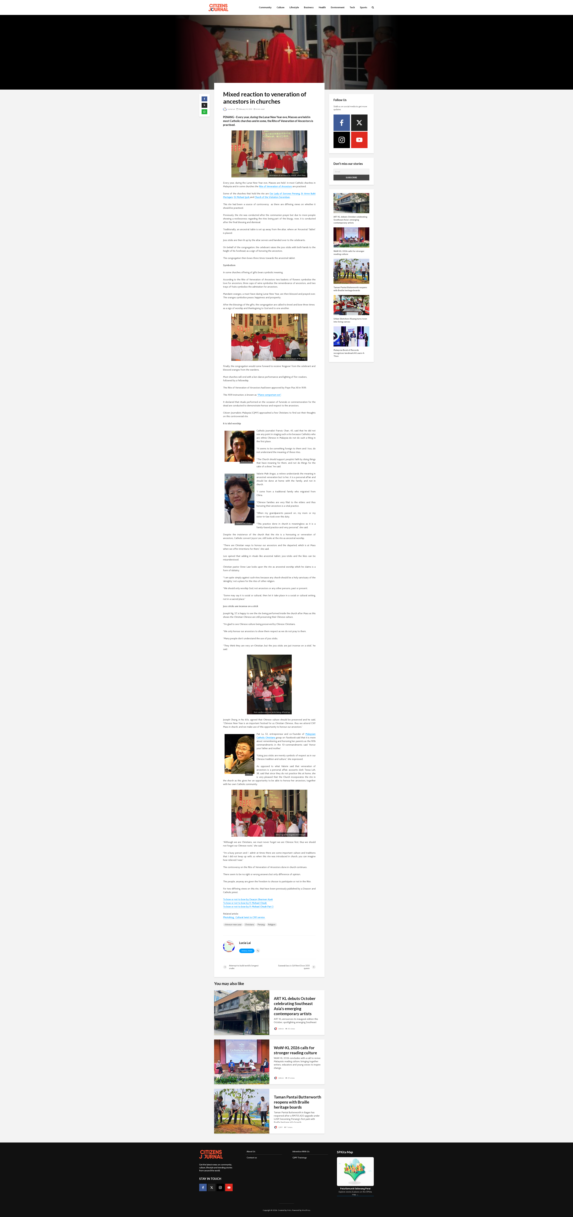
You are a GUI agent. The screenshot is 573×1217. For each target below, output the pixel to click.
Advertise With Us (300, 1151)
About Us (251, 1151)
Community (265, 7)
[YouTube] (359, 140)
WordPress (306, 1210)
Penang (261, 924)
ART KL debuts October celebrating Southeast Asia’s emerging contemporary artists (295, 1006)
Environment (338, 7)
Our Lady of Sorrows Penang (284, 193)
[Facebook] (342, 123)
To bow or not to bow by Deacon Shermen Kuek (248, 899)
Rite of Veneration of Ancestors (275, 186)
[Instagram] (342, 140)
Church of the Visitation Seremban (272, 197)
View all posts (246, 951)
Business (309, 7)
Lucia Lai (231, 109)
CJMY (280, 1127)
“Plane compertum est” (269, 394)
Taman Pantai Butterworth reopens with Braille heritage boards (297, 1102)
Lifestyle (294, 7)
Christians (249, 924)
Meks (289, 1210)
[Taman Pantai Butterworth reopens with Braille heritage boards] (241, 1111)
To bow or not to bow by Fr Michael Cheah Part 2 (248, 906)
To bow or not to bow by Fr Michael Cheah (245, 903)
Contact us (252, 1157)
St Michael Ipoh (242, 197)
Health (322, 7)
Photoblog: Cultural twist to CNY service (244, 917)
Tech (352, 7)
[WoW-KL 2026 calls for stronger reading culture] (241, 1061)
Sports (363, 7)
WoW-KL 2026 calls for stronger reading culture (295, 1050)
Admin (281, 1029)
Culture (280, 7)
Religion (271, 924)
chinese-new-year (233, 924)
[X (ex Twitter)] (359, 123)
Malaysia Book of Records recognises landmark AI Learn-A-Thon (349, 353)
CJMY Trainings (299, 1157)
